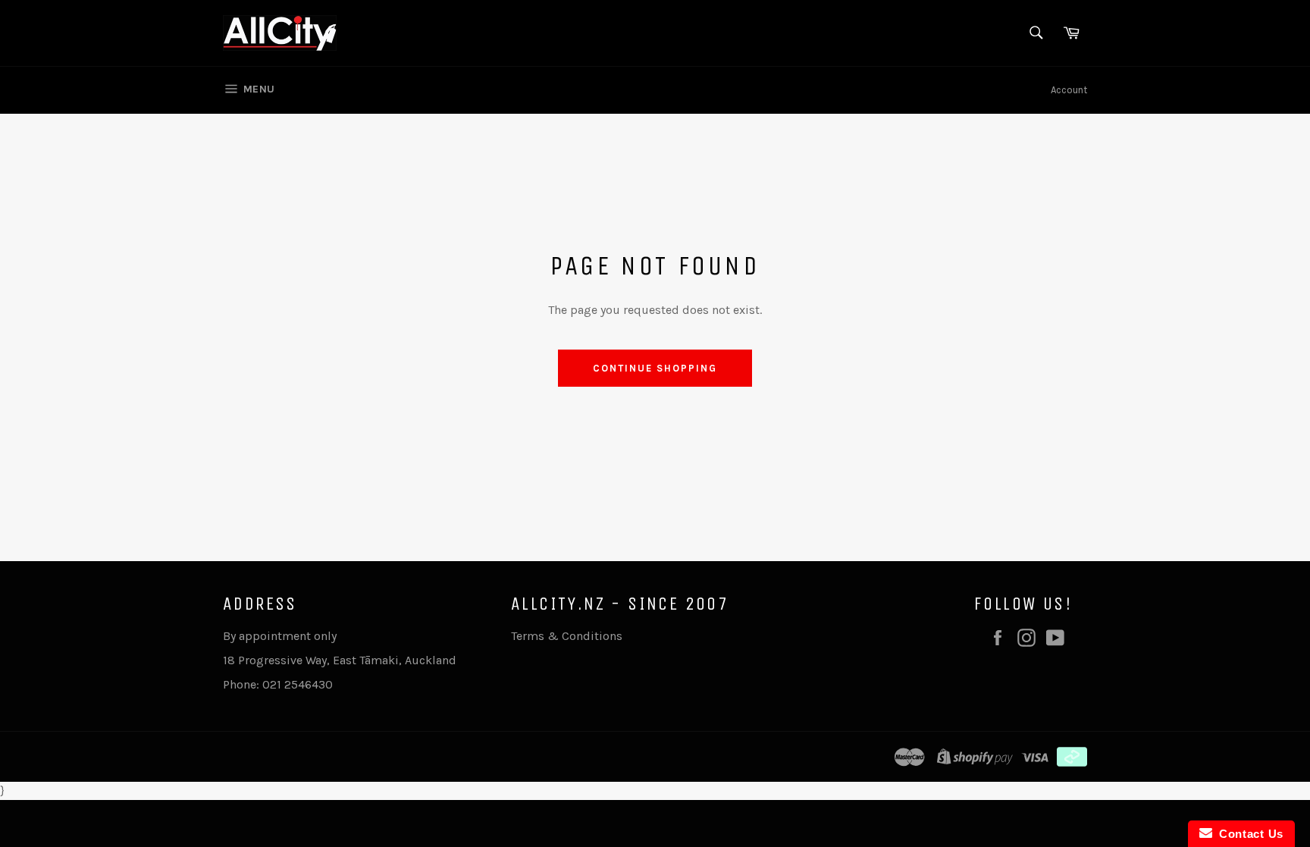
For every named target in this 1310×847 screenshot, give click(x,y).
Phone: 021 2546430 (278, 684)
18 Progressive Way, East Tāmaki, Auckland (339, 660)
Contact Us (1247, 833)
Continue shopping (654, 368)
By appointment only (280, 636)
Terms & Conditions (566, 636)
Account (1069, 90)
